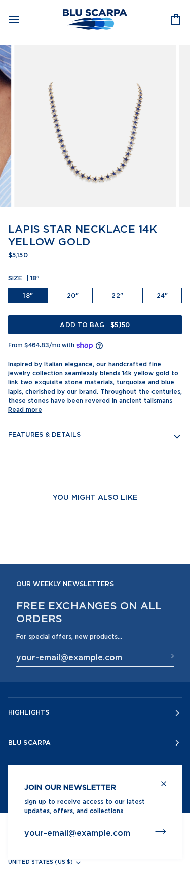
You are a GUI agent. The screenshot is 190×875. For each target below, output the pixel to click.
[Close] (168, 779)
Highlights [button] (28, 712)
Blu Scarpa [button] (29, 742)
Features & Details (44, 434)
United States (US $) (40, 862)
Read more (25, 409)
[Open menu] (23, 19)
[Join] (157, 831)
